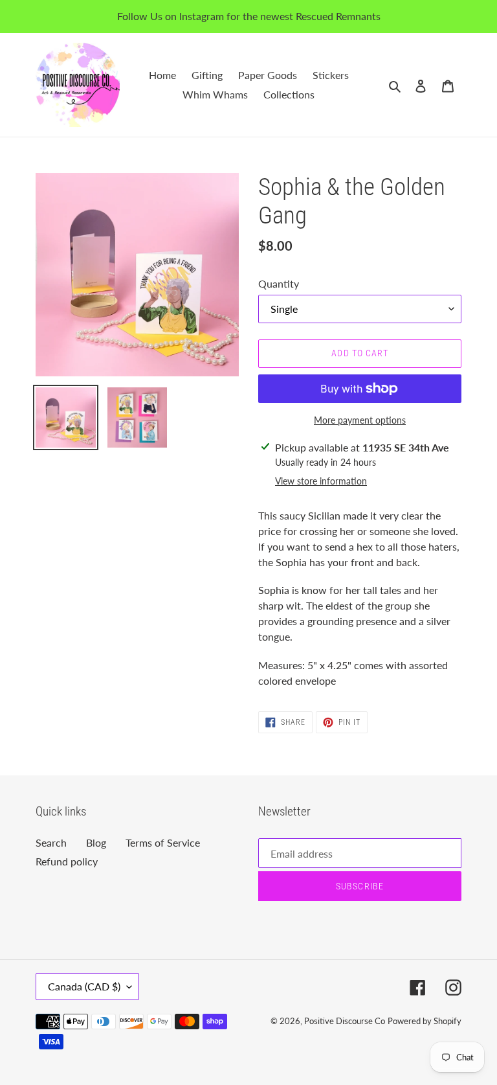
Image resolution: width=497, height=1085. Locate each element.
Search (51, 842)
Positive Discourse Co (344, 1021)
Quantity (278, 283)
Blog (96, 842)
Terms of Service (163, 842)
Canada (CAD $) (84, 986)
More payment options (360, 420)
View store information (321, 480)
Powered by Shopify (424, 1021)
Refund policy (67, 861)
